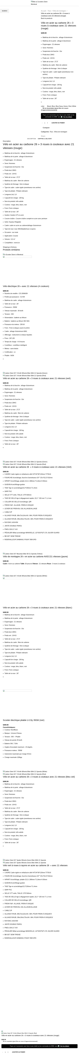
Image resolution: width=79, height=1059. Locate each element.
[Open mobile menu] (2, 3)
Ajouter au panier (58, 123)
